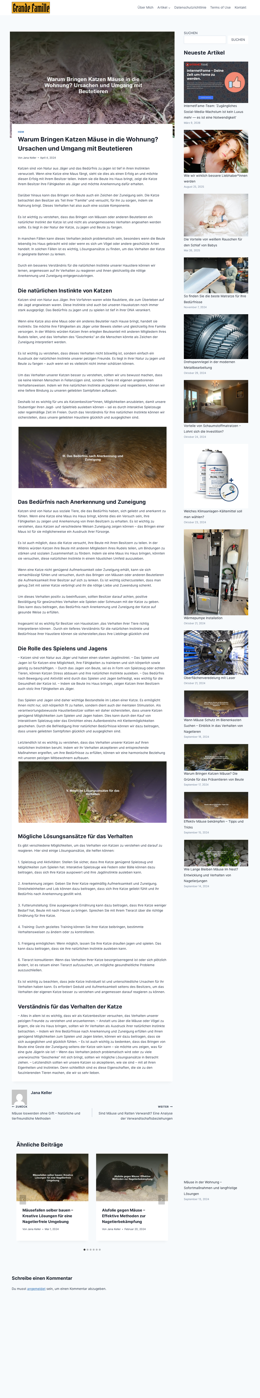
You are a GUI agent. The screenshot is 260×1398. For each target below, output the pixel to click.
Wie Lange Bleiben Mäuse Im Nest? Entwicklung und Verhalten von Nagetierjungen (211, 875)
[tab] (84, 1250)
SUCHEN (191, 33)
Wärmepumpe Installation (203, 618)
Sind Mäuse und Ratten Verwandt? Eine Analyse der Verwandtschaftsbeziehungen (135, 1112)
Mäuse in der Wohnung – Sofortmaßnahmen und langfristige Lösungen (210, 1188)
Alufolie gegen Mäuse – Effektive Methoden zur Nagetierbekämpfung (124, 1216)
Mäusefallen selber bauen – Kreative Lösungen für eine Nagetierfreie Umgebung (47, 1216)
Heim (21, 131)
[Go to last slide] (23, 1200)
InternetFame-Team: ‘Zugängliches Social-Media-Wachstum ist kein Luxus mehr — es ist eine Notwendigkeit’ (213, 111)
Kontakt (240, 7)
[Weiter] (161, 1200)
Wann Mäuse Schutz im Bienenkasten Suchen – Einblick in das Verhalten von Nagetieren (213, 726)
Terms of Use (220, 7)
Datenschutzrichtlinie (190, 7)
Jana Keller (29, 157)
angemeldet (36, 1289)
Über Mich (145, 7)
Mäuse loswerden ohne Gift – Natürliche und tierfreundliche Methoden (46, 1112)
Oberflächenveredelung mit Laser (209, 678)
